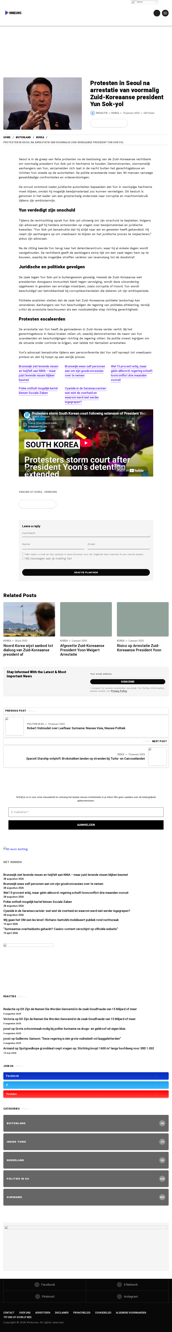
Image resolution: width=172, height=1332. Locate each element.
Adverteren (42, 1313)
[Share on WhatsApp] (106, 123)
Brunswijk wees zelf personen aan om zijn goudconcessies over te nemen (85, 371)
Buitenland (23, 137)
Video (120, 754)
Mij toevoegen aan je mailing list (48, 558)
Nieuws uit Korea (31, 492)
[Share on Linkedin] (112, 123)
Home (7, 137)
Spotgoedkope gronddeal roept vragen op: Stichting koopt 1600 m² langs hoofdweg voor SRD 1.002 (86, 1048)
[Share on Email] (117, 123)
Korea (115, 113)
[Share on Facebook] (95, 123)
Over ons (25, 1313)
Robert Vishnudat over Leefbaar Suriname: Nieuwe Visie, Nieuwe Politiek (76, 728)
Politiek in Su (35, 724)
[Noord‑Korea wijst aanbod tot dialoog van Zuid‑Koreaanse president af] (29, 619)
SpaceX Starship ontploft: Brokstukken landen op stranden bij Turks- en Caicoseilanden (85, 758)
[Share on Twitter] (100, 123)
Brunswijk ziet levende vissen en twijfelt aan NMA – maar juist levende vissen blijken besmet (38, 373)
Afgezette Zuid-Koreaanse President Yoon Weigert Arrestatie (82, 650)
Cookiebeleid (103, 1313)
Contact (8, 1313)
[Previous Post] (14, 726)
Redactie (9, 1009)
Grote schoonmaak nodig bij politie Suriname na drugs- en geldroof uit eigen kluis (70, 1029)
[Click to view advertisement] (86, 1246)
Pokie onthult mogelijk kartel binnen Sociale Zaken (38, 390)
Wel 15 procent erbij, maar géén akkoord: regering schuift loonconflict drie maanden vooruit (132, 373)
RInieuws (51, 492)
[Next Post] (157, 756)
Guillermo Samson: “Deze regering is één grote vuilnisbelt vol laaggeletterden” (68, 1038)
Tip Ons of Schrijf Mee (17, 1317)
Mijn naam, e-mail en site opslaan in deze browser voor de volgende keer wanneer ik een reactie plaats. (84, 554)
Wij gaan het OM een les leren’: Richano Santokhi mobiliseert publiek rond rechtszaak (61, 920)
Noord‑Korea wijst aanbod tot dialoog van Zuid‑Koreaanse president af (28, 650)
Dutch (139, 2)
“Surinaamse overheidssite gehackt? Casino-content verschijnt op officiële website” (60, 929)
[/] (157, 13)
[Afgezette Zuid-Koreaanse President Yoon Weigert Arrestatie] (86, 619)
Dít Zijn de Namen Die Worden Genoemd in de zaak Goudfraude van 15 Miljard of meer (78, 1009)
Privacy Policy (119, 691)
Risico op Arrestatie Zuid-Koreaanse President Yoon (139, 648)
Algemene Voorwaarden (131, 1313)
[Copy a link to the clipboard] (123, 123)
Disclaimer (62, 1313)
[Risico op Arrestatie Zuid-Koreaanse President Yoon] (143, 619)
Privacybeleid (81, 1313)
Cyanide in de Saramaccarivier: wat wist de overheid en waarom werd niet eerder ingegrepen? (86, 395)
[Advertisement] (86, 52)
